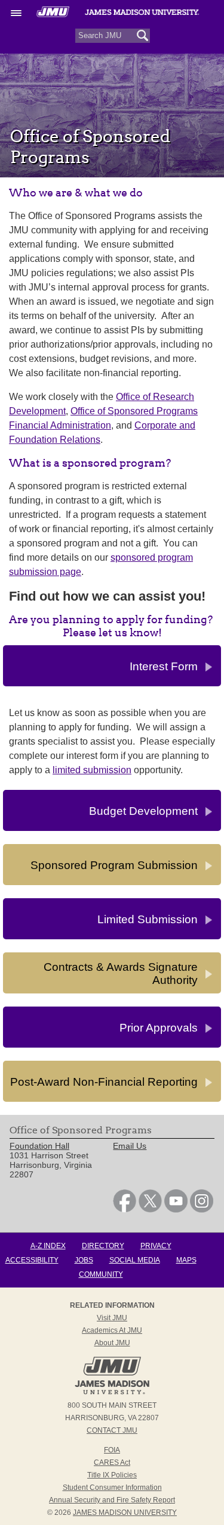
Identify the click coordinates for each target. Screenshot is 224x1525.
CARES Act (112, 1462)
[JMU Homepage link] (112, 1393)
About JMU (112, 1343)
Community (101, 1274)
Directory (103, 1246)
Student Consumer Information (112, 1487)
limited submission (92, 770)
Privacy (155, 1246)
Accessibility (32, 1260)
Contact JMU (112, 1430)
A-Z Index (48, 1246)
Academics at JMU (112, 1330)
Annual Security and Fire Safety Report (112, 1500)
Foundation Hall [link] (39, 1146)
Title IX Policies (112, 1475)
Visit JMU (112, 1318)
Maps (186, 1260)
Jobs (84, 1260)
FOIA (112, 1450)
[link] (124, 1209)
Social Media (134, 1260)
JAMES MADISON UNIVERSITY (125, 1512)
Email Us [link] (129, 1146)
